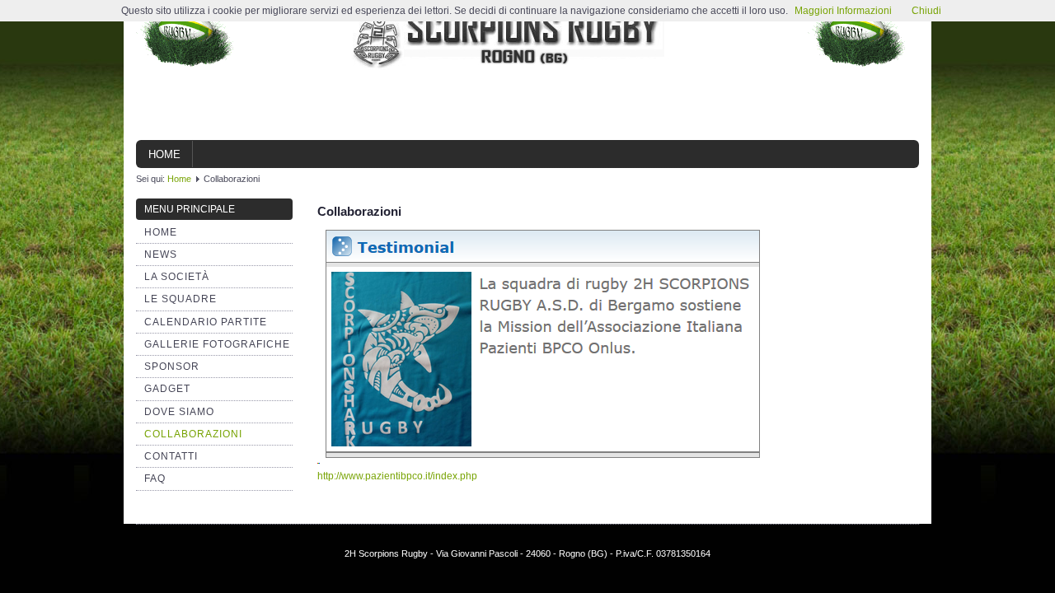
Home (164, 154)
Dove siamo (179, 412)
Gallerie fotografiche (217, 344)
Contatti (171, 456)
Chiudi (926, 10)
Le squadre (180, 299)
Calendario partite (205, 322)
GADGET (167, 389)
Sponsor (171, 366)
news (160, 254)
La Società (176, 276)
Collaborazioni (193, 434)
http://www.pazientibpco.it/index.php (397, 476)
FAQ (155, 478)
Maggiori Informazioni (843, 10)
